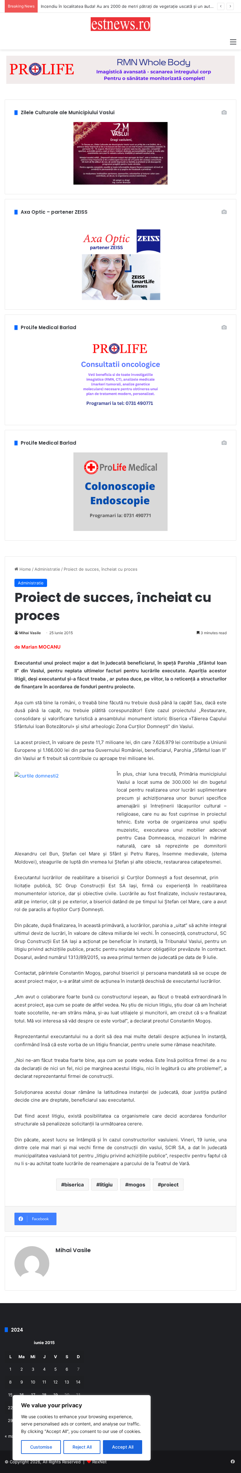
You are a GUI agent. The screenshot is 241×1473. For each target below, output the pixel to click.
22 (10, 1407)
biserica (74, 1184)
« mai (10, 1436)
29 (10, 1420)
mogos (136, 1184)
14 (78, 1381)
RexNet (99, 1461)
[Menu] (233, 41)
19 (55, 1394)
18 (44, 1394)
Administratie (47, 569)
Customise (41, 1447)
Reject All (82, 1447)
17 (33, 1394)
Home (24, 569)
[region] (82, 1427)
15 (10, 1394)
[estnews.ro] (120, 24)
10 (33, 1381)
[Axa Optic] (120, 69)
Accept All (122, 1447)
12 (55, 1381)
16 (21, 1394)
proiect (170, 1184)
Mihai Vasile (30, 632)
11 (44, 1381)
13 (67, 1381)
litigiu (106, 1184)
